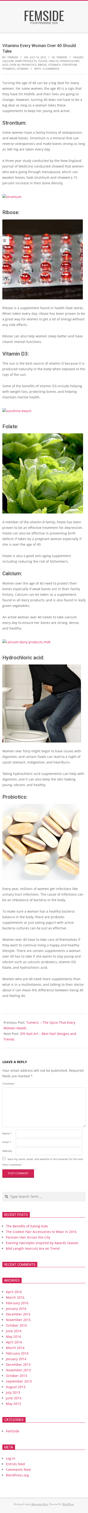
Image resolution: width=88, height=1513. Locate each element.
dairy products (26, 61)
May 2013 (13, 1403)
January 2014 (16, 1359)
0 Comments (51, 68)
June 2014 (13, 1331)
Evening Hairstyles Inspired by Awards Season (42, 1243)
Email (6, 1142)
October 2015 (16, 1325)
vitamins (22, 68)
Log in (10, 1458)
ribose (42, 64)
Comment (8, 1083)
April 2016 (14, 1292)
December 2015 (18, 1314)
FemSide (62, 57)
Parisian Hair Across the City (28, 1237)
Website (7, 1151)
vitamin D (8, 68)
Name (6, 1133)
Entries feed (15, 1464)
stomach (54, 64)
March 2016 (15, 1297)
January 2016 (16, 1308)
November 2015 (18, 1320)
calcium (8, 61)
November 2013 (18, 1370)
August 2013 (15, 1387)
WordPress (68, 1504)
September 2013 (19, 1381)
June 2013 (13, 1398)
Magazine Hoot (39, 1504)
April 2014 (14, 1342)
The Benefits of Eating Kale (27, 1226)
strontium (69, 64)
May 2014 (13, 1336)
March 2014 (15, 1347)
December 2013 (18, 1364)
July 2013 (13, 1392)
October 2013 (16, 1375)
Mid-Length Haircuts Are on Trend (33, 1248)
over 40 (15, 64)
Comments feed (18, 1469)
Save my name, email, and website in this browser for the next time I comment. (42, 1161)
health (53, 61)
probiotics (28, 64)
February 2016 (17, 1303)
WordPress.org (17, 1475)
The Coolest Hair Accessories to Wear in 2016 (41, 1231)
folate (42, 61)
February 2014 (17, 1353)
